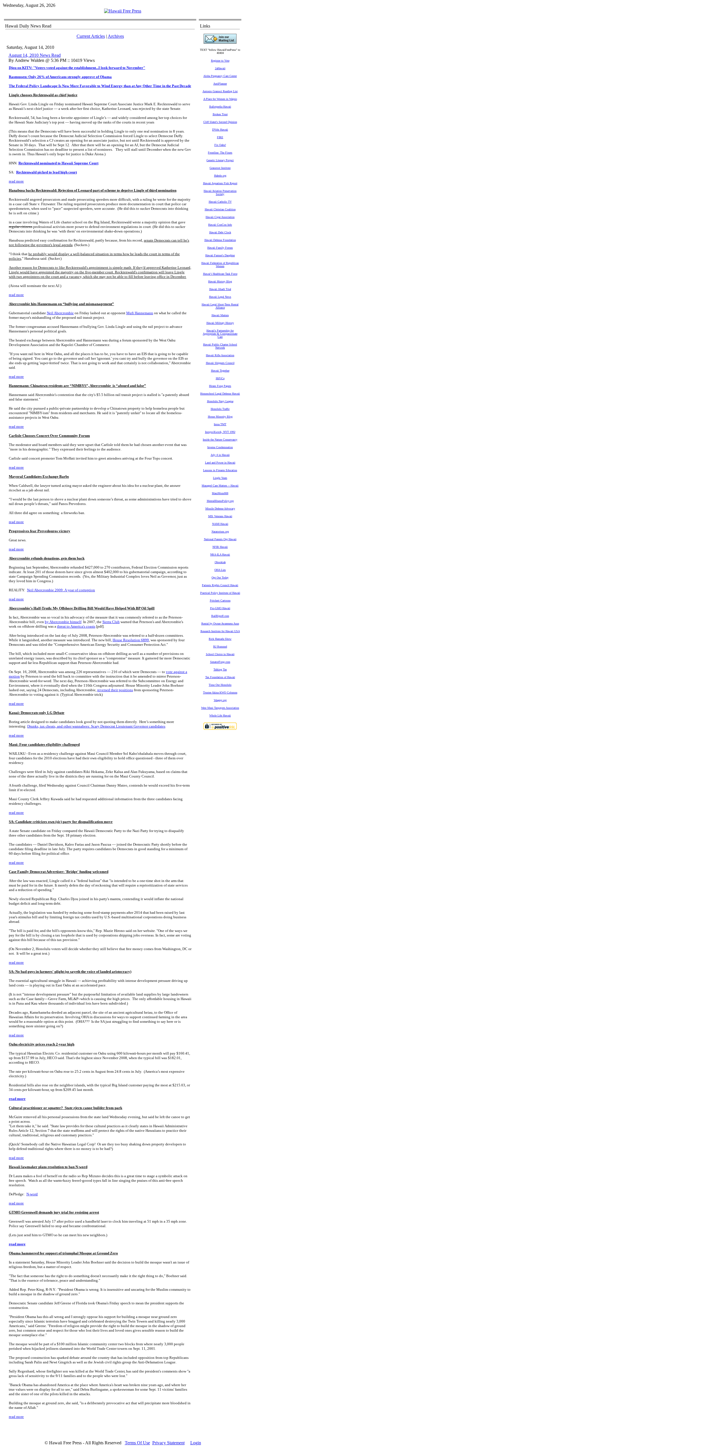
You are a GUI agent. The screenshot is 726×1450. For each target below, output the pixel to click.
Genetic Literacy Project (220, 160)
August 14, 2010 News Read (35, 55)
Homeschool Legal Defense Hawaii (220, 393)
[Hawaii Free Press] (122, 11)
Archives (116, 36)
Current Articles (91, 36)
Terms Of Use (137, 1442)
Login (195, 1442)
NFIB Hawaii (220, 546)
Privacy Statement (168, 1442)
